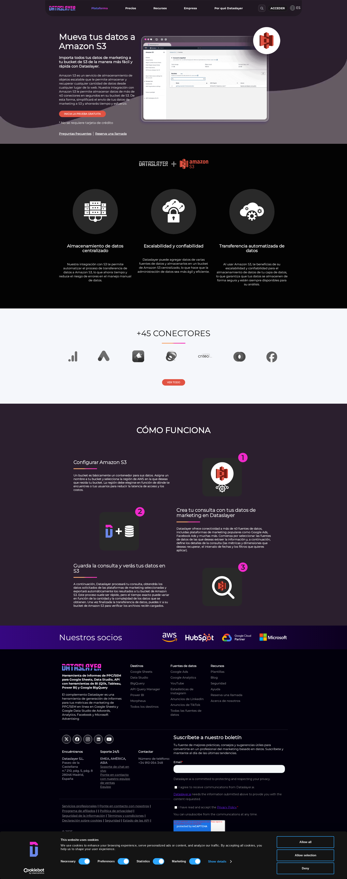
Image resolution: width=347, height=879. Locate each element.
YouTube (177, 683)
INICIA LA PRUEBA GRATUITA (82, 113)
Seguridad (218, 683)
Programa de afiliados (78, 811)
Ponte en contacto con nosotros (124, 806)
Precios (130, 8)
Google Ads (179, 672)
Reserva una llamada (226, 695)
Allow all (305, 842)
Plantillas (218, 672)
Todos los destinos (144, 707)
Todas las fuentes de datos (185, 713)
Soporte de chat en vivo (114, 769)
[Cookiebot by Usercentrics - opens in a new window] (34, 871)
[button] (99, 8)
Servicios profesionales (79, 806)
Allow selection (305, 855)
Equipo (105, 787)
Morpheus (138, 701)
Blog (214, 677)
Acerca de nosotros (225, 701)
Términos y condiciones (126, 816)
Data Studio (139, 677)
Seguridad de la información (83, 816)
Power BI (137, 695)
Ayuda (215, 689)
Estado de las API (136, 820)
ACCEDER (277, 8)
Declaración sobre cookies (82, 820)
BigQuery (137, 683)
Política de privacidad (116, 811)
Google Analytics (183, 677)
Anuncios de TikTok (185, 705)
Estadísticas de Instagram (181, 691)
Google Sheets (141, 672)
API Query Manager (145, 689)
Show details (217, 861)
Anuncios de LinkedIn (187, 699)
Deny (305, 868)
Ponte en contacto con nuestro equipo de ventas (115, 779)
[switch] (123, 861)
